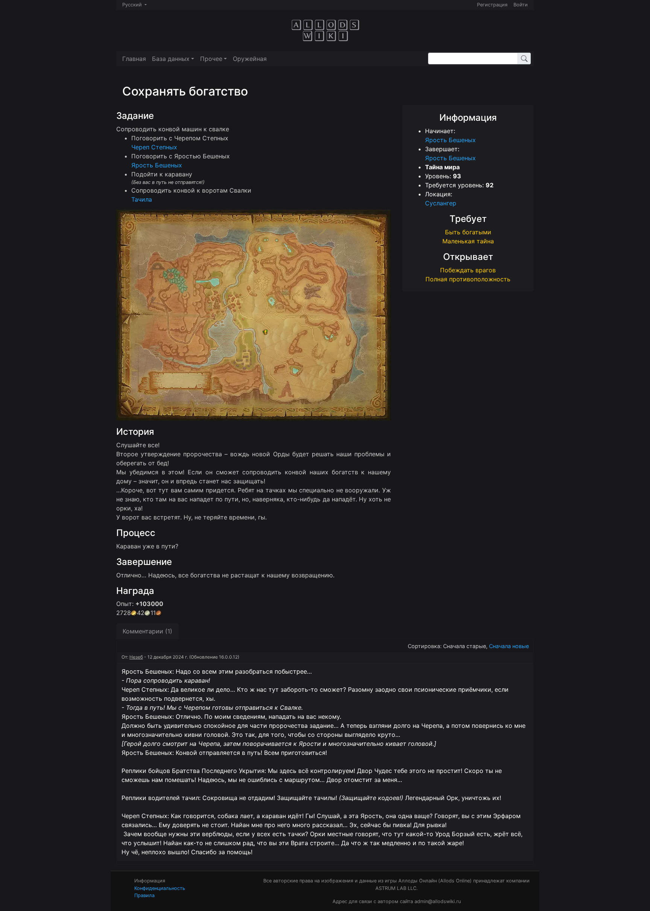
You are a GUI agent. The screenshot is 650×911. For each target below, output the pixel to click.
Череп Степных (154, 147)
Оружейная (250, 58)
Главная (134, 58)
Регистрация (492, 5)
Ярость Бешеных (450, 140)
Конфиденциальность (159, 888)
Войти (520, 5)
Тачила (141, 199)
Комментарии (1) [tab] (147, 631)
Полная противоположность (467, 279)
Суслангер (440, 203)
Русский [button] (132, 5)
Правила (144, 895)
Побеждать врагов (468, 270)
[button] (173, 58)
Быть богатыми (468, 232)
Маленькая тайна (468, 241)
